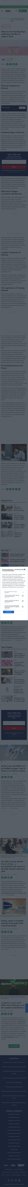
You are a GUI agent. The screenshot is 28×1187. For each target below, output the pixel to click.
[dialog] (14, 593)
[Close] (25, 569)
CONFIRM (8, 612)
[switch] (22, 596)
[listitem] (14, 592)
